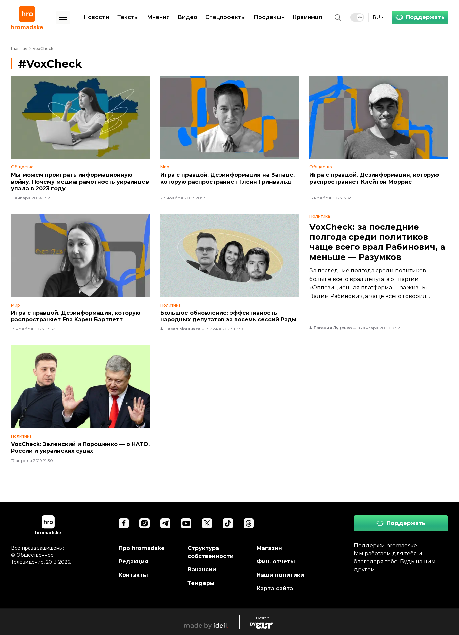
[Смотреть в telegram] (165, 523)
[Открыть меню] (63, 17)
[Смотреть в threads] (249, 523)
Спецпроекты (225, 17)
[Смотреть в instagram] (144, 523)
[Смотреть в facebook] (124, 523)
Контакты (133, 575)
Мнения (158, 17)
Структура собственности (210, 552)
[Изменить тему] (357, 17)
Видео (187, 17)
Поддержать (425, 17)
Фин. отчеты (276, 561)
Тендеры (201, 583)
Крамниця (307, 17)
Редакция (134, 561)
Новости (96, 17)
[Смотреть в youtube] (186, 523)
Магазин (269, 548)
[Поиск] (337, 17)
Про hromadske (142, 548)
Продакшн (269, 17)
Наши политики (280, 575)
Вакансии (201, 569)
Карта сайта (275, 588)
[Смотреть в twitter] (207, 523)
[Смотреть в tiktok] (228, 523)
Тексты (128, 17)
